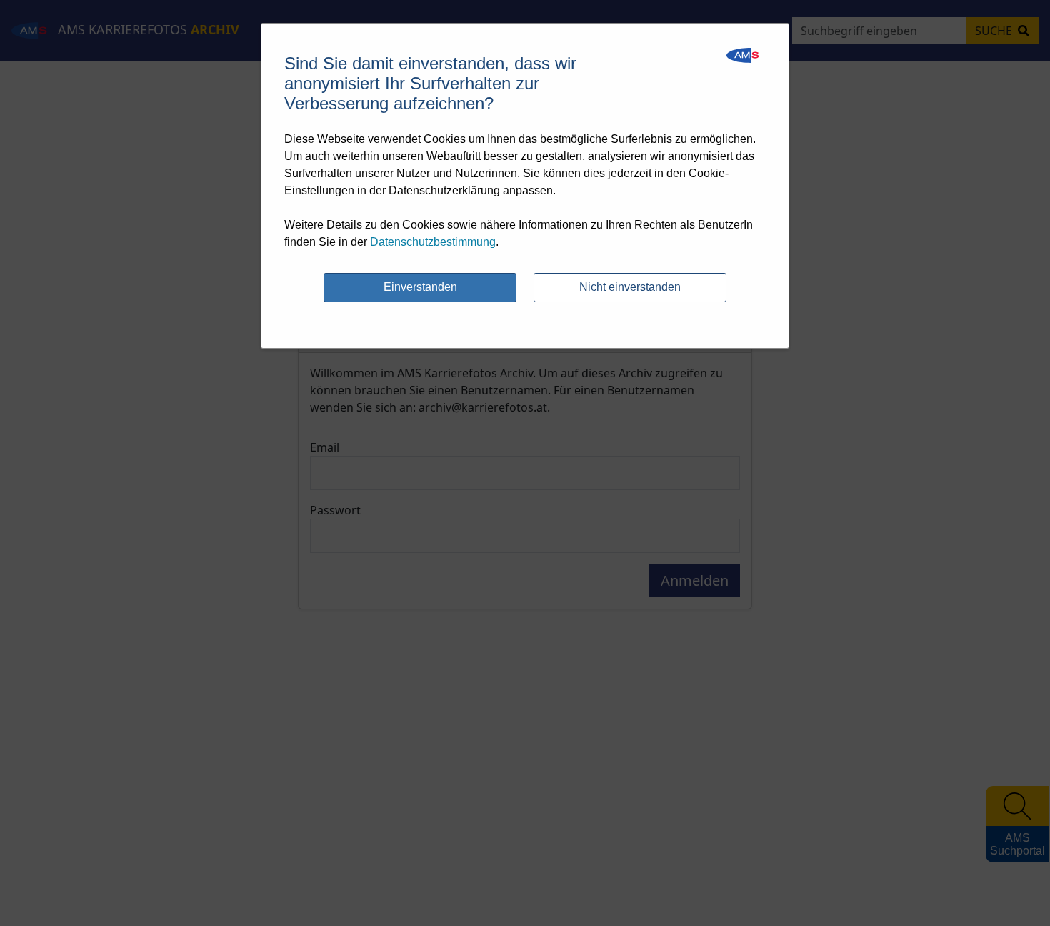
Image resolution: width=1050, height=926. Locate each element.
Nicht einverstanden (630, 287)
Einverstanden (420, 287)
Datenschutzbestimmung (433, 242)
